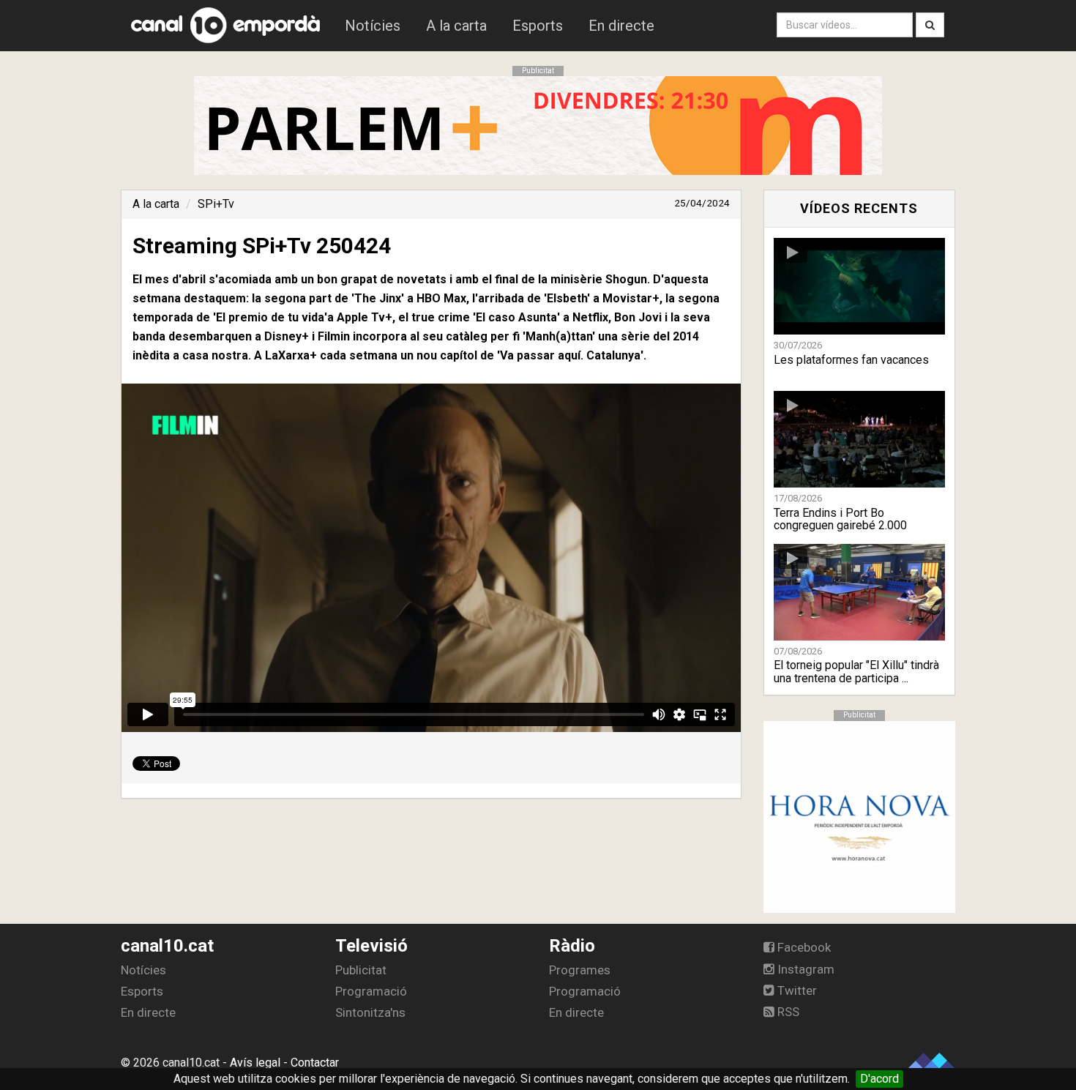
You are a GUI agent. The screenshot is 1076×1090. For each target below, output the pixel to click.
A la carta (456, 25)
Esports (537, 25)
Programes (579, 970)
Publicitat (360, 970)
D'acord (879, 1079)
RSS (786, 1011)
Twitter (795, 990)
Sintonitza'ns (370, 1012)
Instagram (804, 969)
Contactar (315, 1063)
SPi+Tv (216, 204)
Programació (371, 991)
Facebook (802, 947)
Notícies (372, 25)
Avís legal (255, 1063)
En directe (621, 25)
